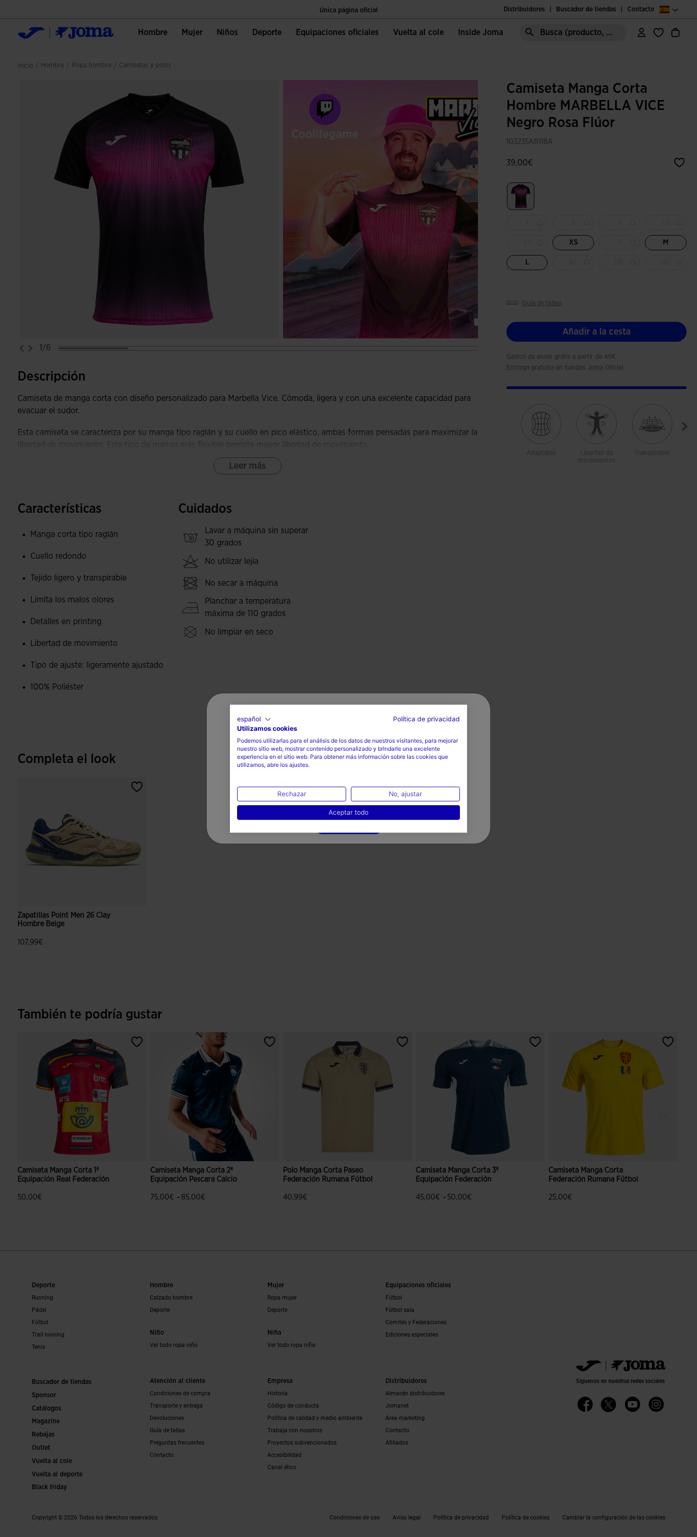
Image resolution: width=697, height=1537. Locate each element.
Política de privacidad (426, 718)
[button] (254, 719)
